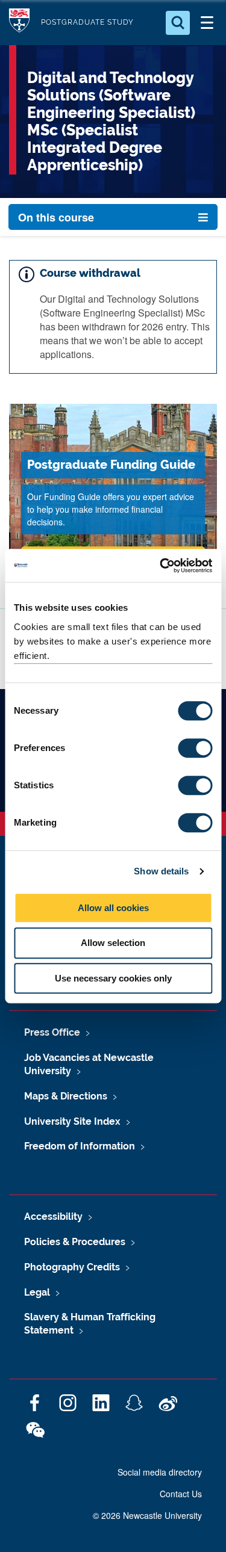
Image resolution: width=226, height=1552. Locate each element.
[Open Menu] (207, 23)
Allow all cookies (113, 908)
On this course (56, 217)
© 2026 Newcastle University (147, 1515)
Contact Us (181, 1494)
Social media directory (160, 1472)
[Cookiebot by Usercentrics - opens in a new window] (161, 565)
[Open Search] (178, 23)
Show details (161, 871)
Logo (19, 22)
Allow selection (113, 943)
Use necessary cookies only (113, 978)
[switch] (195, 748)
